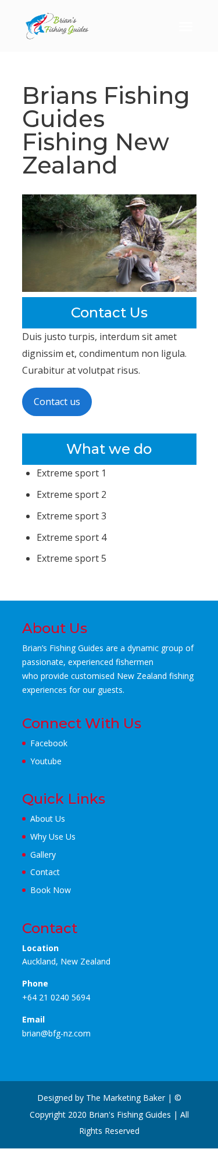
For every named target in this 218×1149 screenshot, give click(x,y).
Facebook (48, 743)
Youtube (46, 761)
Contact (45, 871)
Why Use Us (53, 836)
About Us (47, 818)
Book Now (50, 889)
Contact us (57, 401)
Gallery (43, 854)
